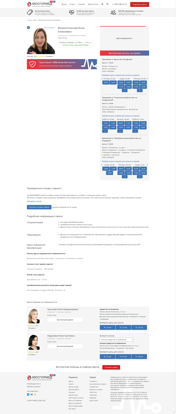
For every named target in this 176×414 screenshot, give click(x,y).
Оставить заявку (111, 367)
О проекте (93, 381)
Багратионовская (112, 314)
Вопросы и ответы (96, 389)
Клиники (72, 392)
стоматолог (51, 312)
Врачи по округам (75, 403)
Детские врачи (74, 389)
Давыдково (105, 319)
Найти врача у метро (76, 398)
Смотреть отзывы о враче (39, 207)
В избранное (28, 27)
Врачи (71, 381)
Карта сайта (94, 400)
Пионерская (133, 314)
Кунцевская (124, 314)
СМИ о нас (93, 392)
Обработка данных (33, 387)
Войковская (110, 348)
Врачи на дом (73, 387)
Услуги (71, 384)
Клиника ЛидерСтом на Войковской (113, 343)
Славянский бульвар (108, 317)
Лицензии (93, 395)
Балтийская (129, 348)
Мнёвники (134, 317)
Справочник (94, 387)
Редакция (93, 398)
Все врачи (72, 409)
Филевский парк (123, 317)
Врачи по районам (75, 400)
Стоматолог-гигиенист (77, 35)
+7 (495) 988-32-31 (119, 4)
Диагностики (93, 4)
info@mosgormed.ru (34, 384)
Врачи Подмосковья (76, 406)
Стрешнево (120, 348)
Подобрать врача (140, 4)
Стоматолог (62, 35)
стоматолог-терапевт (63, 312)
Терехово (142, 317)
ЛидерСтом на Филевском (109, 309)
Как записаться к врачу (98, 384)
